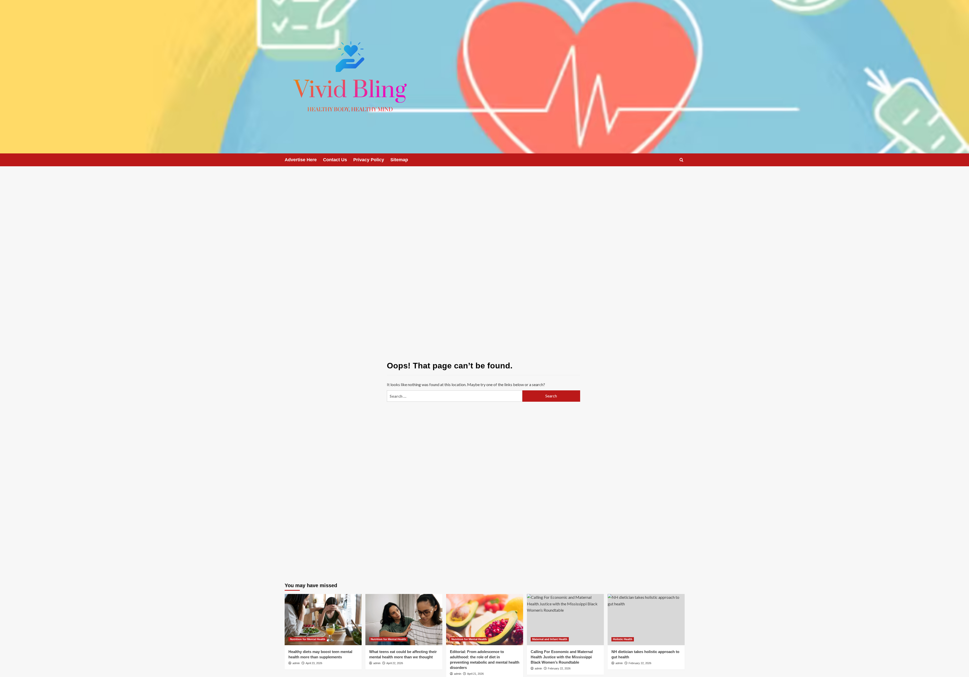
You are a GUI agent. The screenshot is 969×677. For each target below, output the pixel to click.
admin (296, 663)
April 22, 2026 (394, 663)
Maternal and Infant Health (549, 639)
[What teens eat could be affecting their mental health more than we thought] (403, 619)
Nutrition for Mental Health (307, 639)
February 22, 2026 (559, 668)
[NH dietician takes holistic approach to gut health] (646, 619)
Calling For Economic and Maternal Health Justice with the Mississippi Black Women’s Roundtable (562, 656)
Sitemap (399, 159)
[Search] (681, 159)
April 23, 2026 (314, 663)
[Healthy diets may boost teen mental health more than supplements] (323, 619)
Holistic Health (622, 639)
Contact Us (335, 159)
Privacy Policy (368, 159)
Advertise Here (301, 159)
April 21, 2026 (475, 673)
